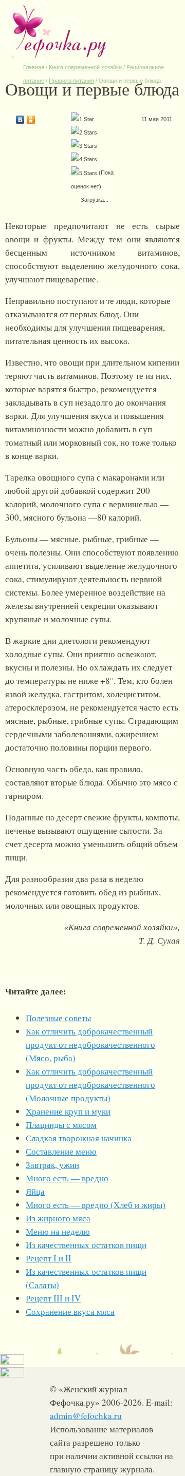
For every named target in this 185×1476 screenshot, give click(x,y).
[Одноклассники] (31, 117)
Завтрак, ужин (52, 1165)
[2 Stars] (84, 132)
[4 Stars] (84, 159)
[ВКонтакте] (20, 117)
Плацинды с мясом (61, 1124)
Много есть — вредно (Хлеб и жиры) (95, 1205)
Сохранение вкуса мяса (70, 1311)
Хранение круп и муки (68, 1111)
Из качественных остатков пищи (86, 1245)
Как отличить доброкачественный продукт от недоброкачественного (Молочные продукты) (90, 1084)
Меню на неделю (58, 1231)
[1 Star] (82, 119)
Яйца (35, 1191)
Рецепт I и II (48, 1258)
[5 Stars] (84, 173)
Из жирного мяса (58, 1218)
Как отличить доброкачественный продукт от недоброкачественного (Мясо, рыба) (90, 1044)
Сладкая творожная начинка (79, 1138)
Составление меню (61, 1151)
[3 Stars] (84, 145)
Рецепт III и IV (53, 1298)
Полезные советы (58, 1018)
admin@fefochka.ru (86, 1416)
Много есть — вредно (67, 1178)
